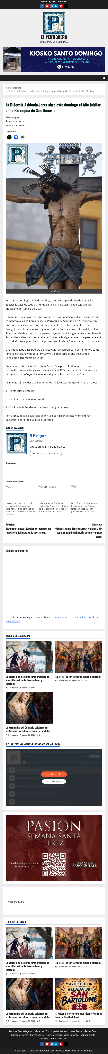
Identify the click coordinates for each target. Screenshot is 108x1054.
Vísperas (39, 1031)
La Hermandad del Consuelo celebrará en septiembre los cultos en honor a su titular (28, 729)
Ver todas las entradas (45, 453)
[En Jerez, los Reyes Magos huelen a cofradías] (78, 657)
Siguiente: (78, 530)
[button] (6, 78)
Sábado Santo (88, 1034)
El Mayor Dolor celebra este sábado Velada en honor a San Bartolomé (78, 1015)
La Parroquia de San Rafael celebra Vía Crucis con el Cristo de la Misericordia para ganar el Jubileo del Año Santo (53, 507)
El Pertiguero (14, 117)
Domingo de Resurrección (53, 1038)
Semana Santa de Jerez (21, 1031)
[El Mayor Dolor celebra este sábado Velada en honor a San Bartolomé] (78, 994)
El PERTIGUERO (54, 37)
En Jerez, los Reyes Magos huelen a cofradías (78, 676)
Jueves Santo (37, 1034)
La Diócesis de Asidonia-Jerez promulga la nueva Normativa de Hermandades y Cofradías (27, 680)
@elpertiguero (16, 901)
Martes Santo (91, 1031)
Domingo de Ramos (56, 1031)
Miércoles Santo (19, 1034)
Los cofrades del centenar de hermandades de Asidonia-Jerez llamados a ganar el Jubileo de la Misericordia (85, 507)
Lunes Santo (75, 1031)
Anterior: (28, 528)
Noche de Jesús (54, 1034)
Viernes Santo (71, 1034)
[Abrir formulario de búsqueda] (104, 78)
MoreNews (70, 1050)
